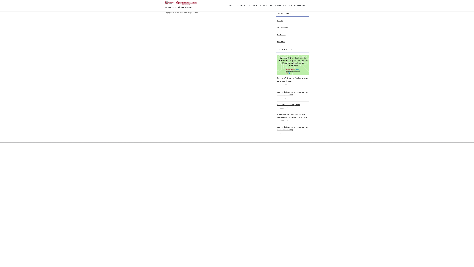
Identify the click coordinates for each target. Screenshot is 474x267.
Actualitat (266, 5)
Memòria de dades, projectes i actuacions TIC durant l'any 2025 (292, 116)
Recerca (241, 5)
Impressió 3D (282, 28)
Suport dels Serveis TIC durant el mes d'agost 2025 (292, 128)
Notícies (281, 42)
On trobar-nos (297, 5)
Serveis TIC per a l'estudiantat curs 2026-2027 (292, 79)
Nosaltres (280, 5)
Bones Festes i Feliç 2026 (288, 105)
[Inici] (181, 3)
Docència (252, 5)
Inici (231, 5)
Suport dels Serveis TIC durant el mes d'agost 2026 (292, 93)
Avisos (280, 21)
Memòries (281, 35)
